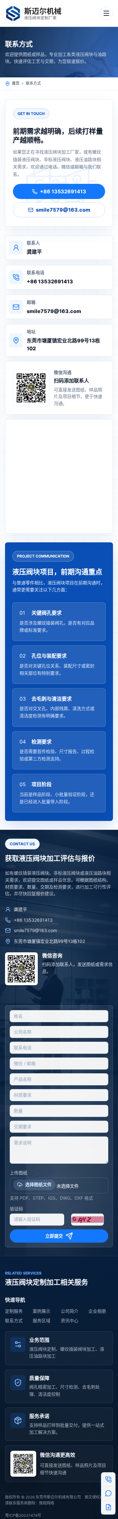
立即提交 (54, 1236)
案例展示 (41, 1311)
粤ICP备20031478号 (23, 1515)
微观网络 (46, 1503)
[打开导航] (106, 13)
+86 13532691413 (63, 191)
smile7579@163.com (63, 210)
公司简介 (69, 1311)
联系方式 (14, 1320)
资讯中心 (69, 1320)
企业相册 (97, 1311)
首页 (16, 83)
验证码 (16, 1208)
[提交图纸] (108, 1507)
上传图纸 (18, 1172)
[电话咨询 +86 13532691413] (108, 1479)
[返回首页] (36, 13)
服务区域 (41, 1320)
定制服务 (14, 1311)
